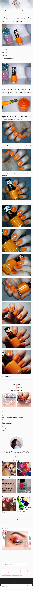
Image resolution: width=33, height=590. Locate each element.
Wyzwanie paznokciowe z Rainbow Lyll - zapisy (8, 494)
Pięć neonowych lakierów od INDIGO (23, 476)
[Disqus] (16, 420)
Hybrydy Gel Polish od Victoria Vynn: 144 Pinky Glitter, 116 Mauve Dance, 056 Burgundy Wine (23, 387)
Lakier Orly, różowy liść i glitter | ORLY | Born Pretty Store (8, 512)
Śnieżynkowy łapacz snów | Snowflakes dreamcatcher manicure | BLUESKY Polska (8, 477)
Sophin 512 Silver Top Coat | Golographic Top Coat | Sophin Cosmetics (23, 494)
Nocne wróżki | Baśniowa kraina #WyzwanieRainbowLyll (11, 386)
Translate (10, 524)
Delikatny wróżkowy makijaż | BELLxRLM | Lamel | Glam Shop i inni (16, 548)
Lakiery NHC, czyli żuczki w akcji (22, 511)
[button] (9, 6)
